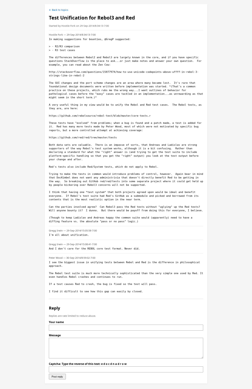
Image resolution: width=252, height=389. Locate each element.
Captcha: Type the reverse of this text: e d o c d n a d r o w (88, 364)
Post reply (57, 376)
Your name (56, 322)
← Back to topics (58, 9)
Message (55, 335)
